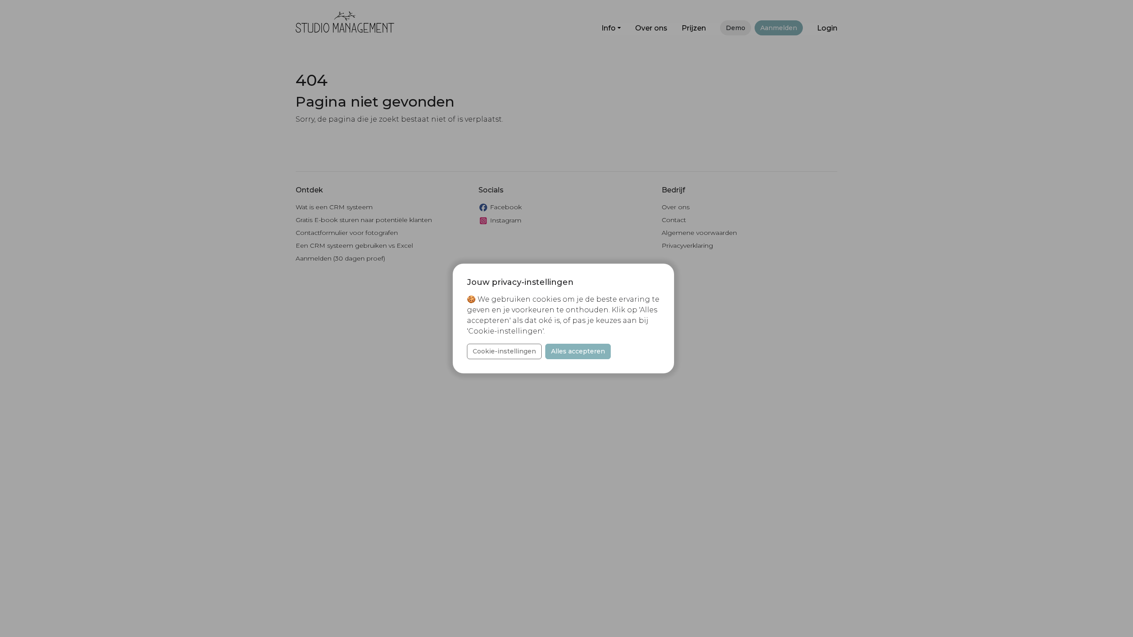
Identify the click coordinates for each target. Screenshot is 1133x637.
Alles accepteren (578, 351)
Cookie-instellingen (504, 351)
